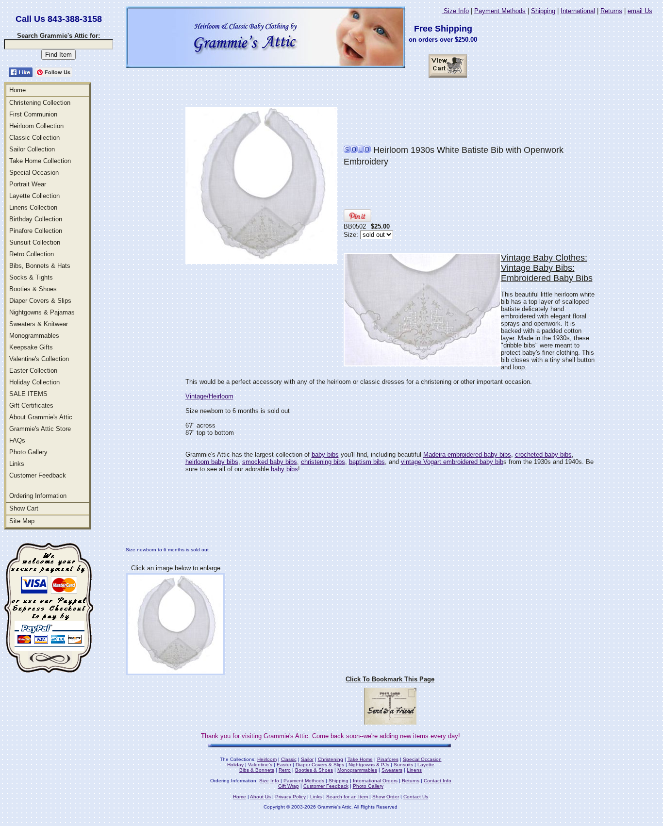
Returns (611, 11)
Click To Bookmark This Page (390, 679)
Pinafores (387, 759)
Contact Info (437, 780)
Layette (425, 764)
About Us (260, 796)
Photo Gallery (28, 452)
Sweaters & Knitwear (38, 324)
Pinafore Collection (35, 230)
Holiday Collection (34, 382)
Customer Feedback (37, 475)
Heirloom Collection (36, 126)
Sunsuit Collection (34, 242)
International (578, 11)
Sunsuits (403, 764)
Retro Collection (31, 254)
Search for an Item (347, 796)
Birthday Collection (35, 219)
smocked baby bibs (269, 461)
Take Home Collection (40, 161)
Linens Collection (33, 207)
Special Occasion (34, 172)
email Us (640, 11)
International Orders (375, 780)
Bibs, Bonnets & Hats (39, 265)
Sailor (307, 759)
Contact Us (415, 796)
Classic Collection (34, 137)
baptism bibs (367, 461)
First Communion (33, 114)
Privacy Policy (290, 796)
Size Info (455, 11)
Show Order (385, 796)
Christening (330, 759)
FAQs (17, 440)
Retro (285, 770)
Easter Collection (33, 370)
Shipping (543, 11)
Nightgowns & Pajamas (42, 312)
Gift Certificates (31, 405)
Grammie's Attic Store (40, 428)
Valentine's (260, 764)
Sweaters (391, 770)
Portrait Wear (27, 184)
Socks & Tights (31, 277)
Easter (284, 764)
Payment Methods (500, 11)
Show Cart (23, 508)
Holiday (235, 764)
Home (17, 90)
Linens (414, 770)
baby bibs (325, 454)
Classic (289, 759)
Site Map (21, 521)
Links (16, 463)
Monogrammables (34, 335)
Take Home (360, 759)
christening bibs (323, 461)
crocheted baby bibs (543, 454)
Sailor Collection (32, 149)
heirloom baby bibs (211, 461)
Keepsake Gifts (31, 347)
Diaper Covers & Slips (40, 300)
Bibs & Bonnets (256, 770)
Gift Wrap (288, 786)
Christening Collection (39, 102)
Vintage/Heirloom (209, 396)
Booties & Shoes (33, 289)
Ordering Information (37, 495)
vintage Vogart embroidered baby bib (452, 461)
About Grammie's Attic (40, 417)
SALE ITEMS (28, 393)
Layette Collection (34, 195)
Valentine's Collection (39, 359)
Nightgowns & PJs (368, 764)
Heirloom (267, 759)
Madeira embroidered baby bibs (467, 454)
